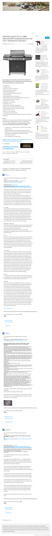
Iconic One (36, 534)
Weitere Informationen (8, 308)
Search (36, 35)
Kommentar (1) (9, 512)
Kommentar (8, 325)
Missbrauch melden (8, 320)
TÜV (17, 153)
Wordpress (48, 534)
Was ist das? (14, 184)
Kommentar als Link (9, 321)
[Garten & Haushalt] (26, 10)
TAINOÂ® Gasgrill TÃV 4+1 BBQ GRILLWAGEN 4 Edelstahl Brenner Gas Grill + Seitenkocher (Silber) (18, 187)
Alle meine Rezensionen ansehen (15, 182)
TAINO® (13, 153)
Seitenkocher (8, 153)
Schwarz (4, 153)
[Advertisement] (26, 23)
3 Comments (30, 43)
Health (5, 43)
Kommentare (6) (9, 421)
